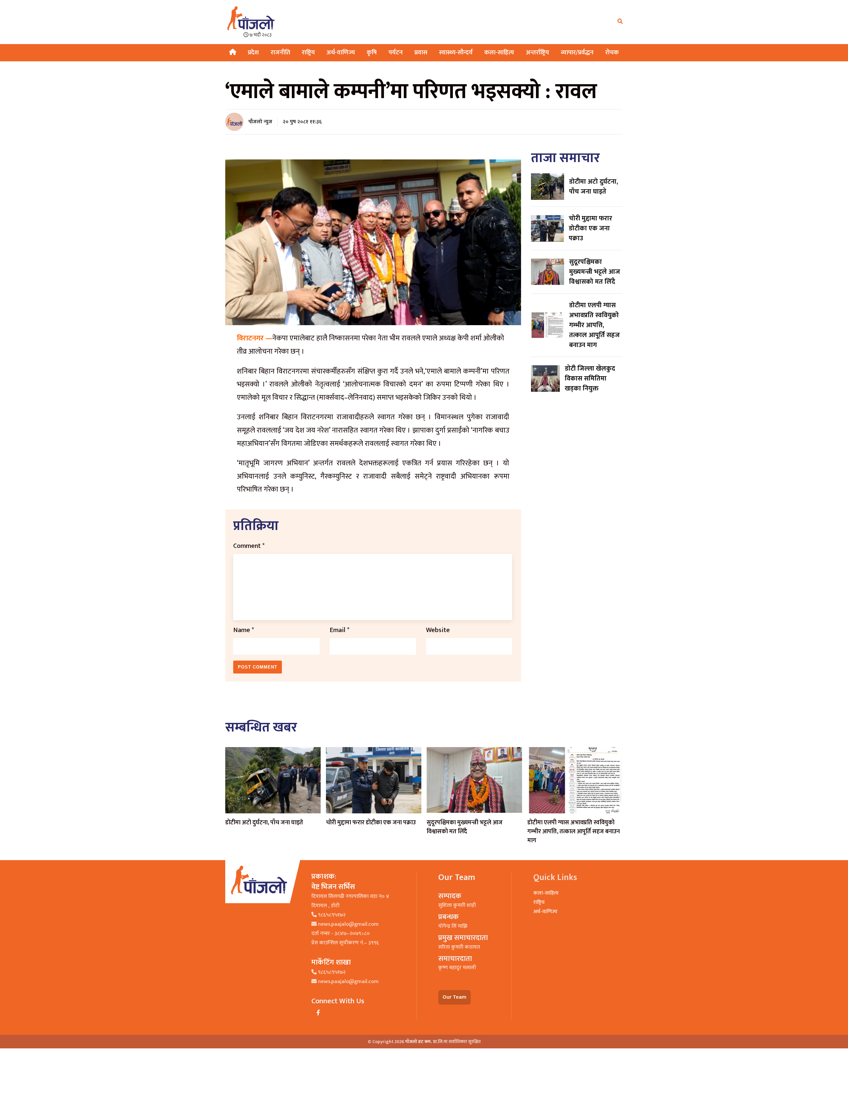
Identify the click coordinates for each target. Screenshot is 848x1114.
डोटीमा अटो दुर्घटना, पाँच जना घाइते (264, 823)
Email (339, 630)
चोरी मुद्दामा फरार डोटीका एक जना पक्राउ (371, 823)
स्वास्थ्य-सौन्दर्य (456, 52)
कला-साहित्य (499, 52)
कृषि (372, 52)
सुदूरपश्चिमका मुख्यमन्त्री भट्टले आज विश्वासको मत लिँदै (465, 827)
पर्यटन (396, 52)
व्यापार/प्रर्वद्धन (577, 52)
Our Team (454, 997)
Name (243, 630)
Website (438, 630)
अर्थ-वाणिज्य (341, 52)
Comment (249, 546)
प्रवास (420, 52)
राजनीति (280, 52)
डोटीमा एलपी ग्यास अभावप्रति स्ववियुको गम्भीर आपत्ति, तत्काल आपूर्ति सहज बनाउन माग (573, 832)
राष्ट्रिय (308, 52)
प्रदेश (253, 52)
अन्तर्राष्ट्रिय (537, 52)
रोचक (612, 52)
